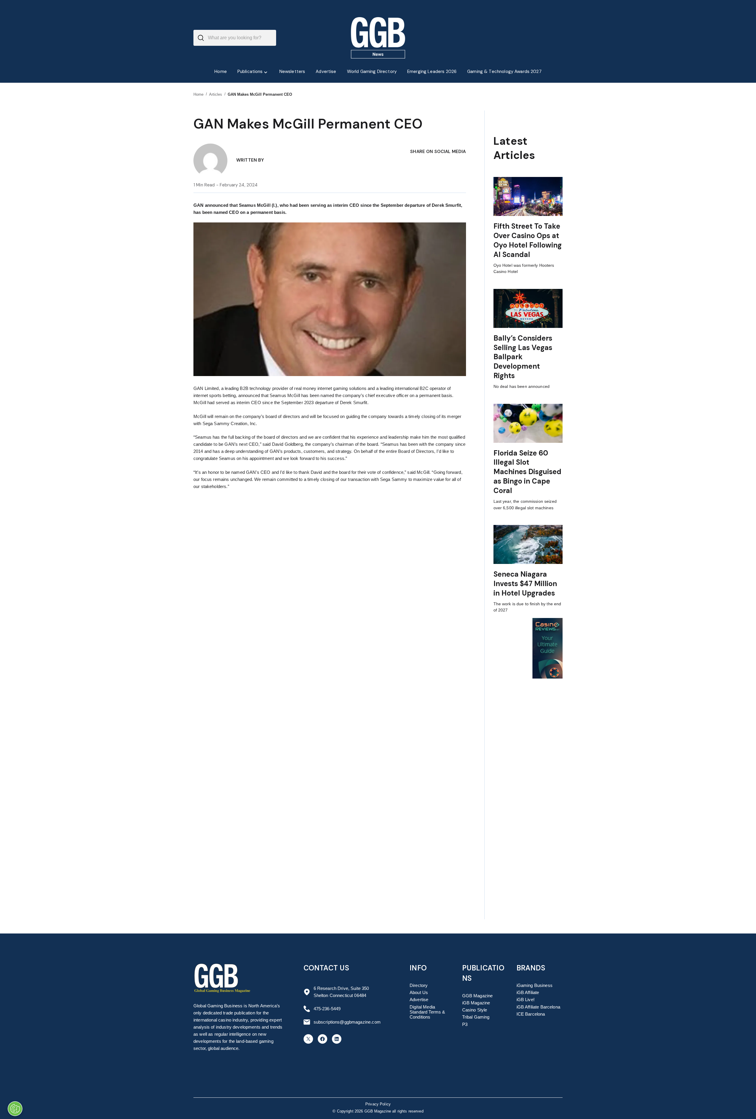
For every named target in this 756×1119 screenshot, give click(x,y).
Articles (215, 94)
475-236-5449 (327, 1008)
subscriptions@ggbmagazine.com (347, 1021)
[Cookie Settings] (15, 1108)
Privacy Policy (378, 1104)
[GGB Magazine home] (378, 37)
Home (198, 94)
